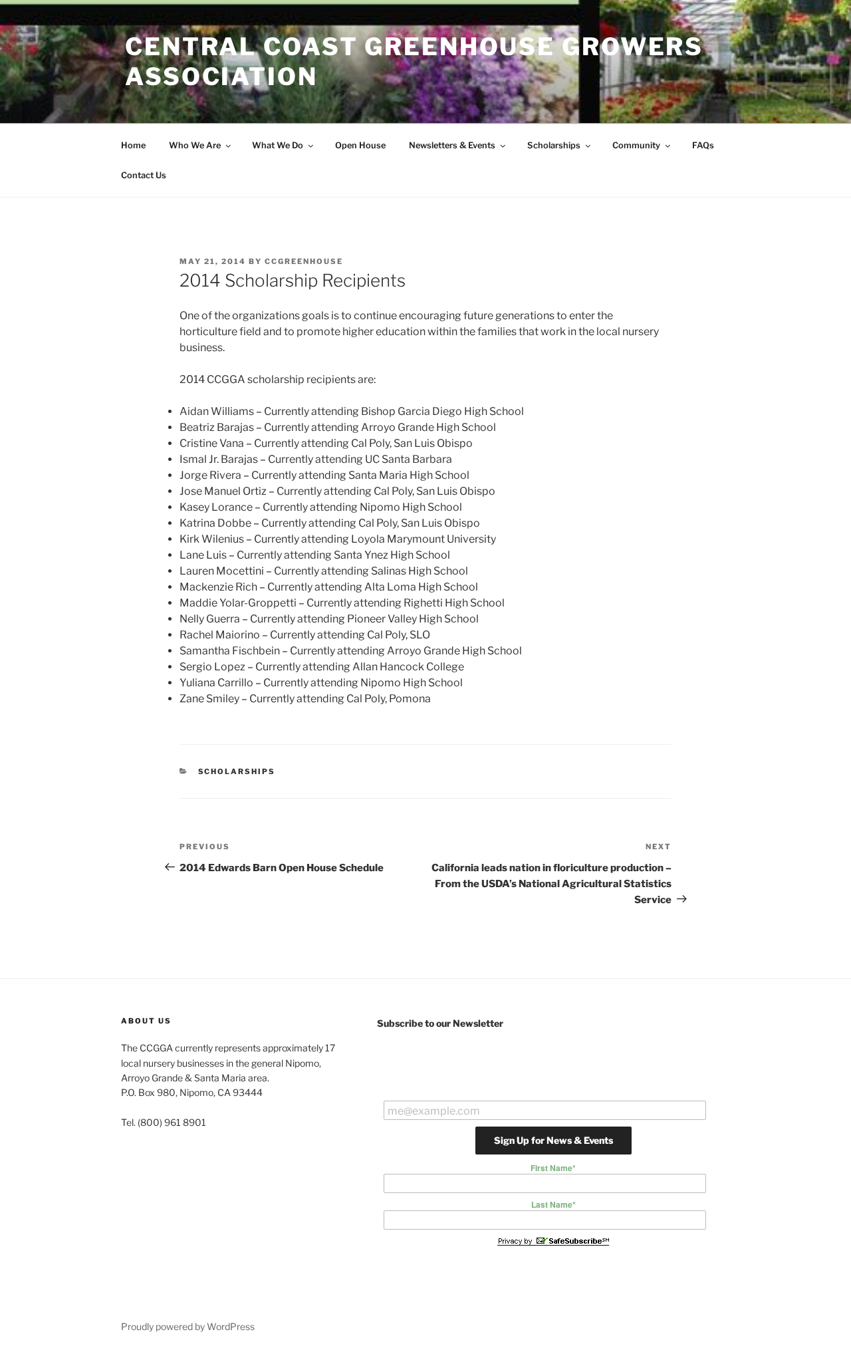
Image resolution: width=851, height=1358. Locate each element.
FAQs (703, 145)
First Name (553, 1168)
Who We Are (195, 145)
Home (133, 145)
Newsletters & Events (452, 145)
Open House (360, 145)
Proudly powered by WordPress (188, 1326)
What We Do (277, 145)
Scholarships (553, 145)
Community (636, 145)
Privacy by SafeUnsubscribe (553, 1241)
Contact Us (143, 175)
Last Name (553, 1204)
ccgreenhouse (304, 261)
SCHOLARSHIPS (237, 771)
